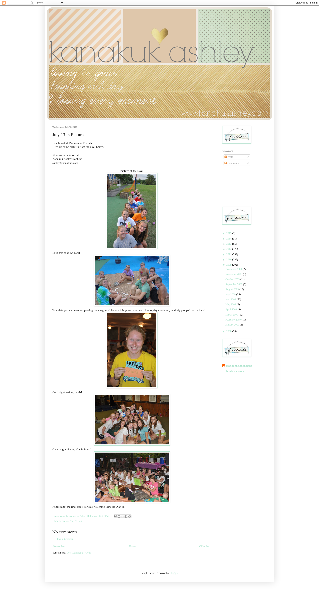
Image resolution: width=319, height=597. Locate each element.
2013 (229, 243)
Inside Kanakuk (235, 371)
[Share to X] (122, 516)
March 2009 (232, 314)
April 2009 (231, 309)
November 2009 (234, 274)
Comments (233, 163)
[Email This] (115, 516)
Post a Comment (65, 539)
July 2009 (230, 294)
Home (132, 546)
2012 (229, 249)
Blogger (174, 573)
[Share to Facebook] (126, 516)
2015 (229, 233)
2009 (229, 264)
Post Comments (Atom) (79, 552)
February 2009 (233, 319)
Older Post (204, 546)
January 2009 (232, 324)
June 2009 (231, 299)
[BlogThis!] (119, 516)
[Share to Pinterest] (129, 516)
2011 (229, 254)
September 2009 (234, 284)
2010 (229, 259)
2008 (229, 331)
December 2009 (234, 269)
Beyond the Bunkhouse (239, 365)
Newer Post (59, 546)
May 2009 (231, 304)
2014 (229, 238)
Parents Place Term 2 (72, 521)
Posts (230, 157)
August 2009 (232, 289)
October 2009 (232, 279)
